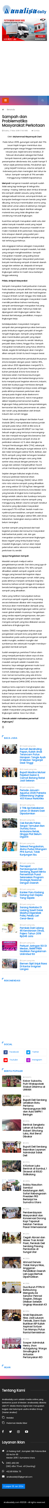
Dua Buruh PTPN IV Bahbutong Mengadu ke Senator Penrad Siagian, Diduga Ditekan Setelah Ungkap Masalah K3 (35, 1295)
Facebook (14, 1052)
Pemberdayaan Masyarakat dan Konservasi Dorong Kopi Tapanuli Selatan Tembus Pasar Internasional (34, 1220)
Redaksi (10, 1417)
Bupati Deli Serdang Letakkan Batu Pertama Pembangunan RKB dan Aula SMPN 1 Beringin (35, 1107)
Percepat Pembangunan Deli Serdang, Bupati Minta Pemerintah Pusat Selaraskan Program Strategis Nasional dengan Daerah (33, 874)
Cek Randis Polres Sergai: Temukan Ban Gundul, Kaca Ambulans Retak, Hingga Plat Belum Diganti (32, 829)
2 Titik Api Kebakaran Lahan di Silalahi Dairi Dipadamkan (32, 810)
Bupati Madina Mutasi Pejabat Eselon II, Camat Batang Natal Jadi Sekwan (32, 776)
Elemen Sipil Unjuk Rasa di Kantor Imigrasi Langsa (33, 966)
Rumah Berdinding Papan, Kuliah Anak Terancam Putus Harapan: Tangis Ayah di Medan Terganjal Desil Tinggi (33, 755)
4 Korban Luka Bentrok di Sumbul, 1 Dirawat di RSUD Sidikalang (35, 1170)
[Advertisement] (24, 70)
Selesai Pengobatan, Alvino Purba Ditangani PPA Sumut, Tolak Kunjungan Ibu (33, 850)
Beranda (11, 109)
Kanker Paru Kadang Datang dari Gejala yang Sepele (32, 895)
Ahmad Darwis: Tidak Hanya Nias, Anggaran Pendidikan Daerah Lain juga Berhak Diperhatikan (34, 1269)
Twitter (35, 1052)
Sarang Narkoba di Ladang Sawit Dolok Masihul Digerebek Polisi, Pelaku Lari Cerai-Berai (31, 913)
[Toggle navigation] (5, 100)
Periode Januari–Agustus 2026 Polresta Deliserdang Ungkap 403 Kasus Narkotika (33, 794)
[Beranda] (24, 9)
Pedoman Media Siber (17, 1423)
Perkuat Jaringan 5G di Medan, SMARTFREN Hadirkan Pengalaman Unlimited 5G (33, 950)
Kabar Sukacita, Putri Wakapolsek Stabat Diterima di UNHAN (34, 1085)
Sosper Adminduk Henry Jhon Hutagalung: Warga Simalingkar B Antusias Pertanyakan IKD (35, 1350)
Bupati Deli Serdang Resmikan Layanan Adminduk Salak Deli (35, 1151)
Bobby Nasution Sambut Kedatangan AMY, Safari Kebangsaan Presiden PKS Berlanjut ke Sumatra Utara (34, 1193)
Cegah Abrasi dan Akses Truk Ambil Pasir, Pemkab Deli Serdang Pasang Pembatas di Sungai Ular (34, 1245)
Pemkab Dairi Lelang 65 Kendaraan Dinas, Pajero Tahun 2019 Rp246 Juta (32, 932)
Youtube (14, 1059)
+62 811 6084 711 (13, 1471)
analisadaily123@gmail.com (19, 1476)
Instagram (37, 1059)
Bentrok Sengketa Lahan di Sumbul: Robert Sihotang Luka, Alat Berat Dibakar (33, 1130)
